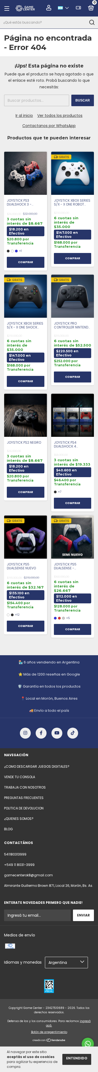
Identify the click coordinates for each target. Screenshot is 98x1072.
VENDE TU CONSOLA (19, 777)
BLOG (8, 829)
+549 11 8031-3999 (19, 864)
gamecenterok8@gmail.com (28, 875)
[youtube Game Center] (56, 733)
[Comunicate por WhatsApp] (88, 1044)
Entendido (76, 1058)
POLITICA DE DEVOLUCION (24, 808)
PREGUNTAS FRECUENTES (24, 797)
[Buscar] (91, 22)
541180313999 (15, 854)
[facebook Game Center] (41, 733)
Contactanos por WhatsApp (49, 125)
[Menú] (8, 8)
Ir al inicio (24, 115)
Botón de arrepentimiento (49, 1032)
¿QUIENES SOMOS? (18, 818)
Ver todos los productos (59, 115)
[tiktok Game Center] (72, 733)
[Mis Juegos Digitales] (78, 8)
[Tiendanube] (49, 1040)
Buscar (82, 100)
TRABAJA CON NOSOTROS (25, 787)
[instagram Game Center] (25, 733)
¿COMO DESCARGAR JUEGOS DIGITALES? (36, 766)
